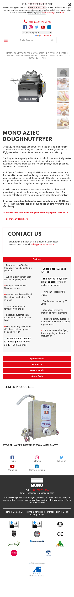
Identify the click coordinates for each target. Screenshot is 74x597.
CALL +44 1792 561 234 (39, 22)
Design (41, 514)
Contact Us (18, 512)
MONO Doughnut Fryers (44, 55)
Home (9, 53)
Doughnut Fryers (21, 55)
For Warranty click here (16, 219)
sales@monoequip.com (42, 244)
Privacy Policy (53, 512)
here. (62, 12)
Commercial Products (25, 53)
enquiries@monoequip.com (41, 493)
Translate (46, 35)
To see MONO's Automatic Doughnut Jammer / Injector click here (35, 213)
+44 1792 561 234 (40, 490)
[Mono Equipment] (37, 483)
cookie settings (48, 12)
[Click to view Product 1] (37, 418)
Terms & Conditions (35, 512)
